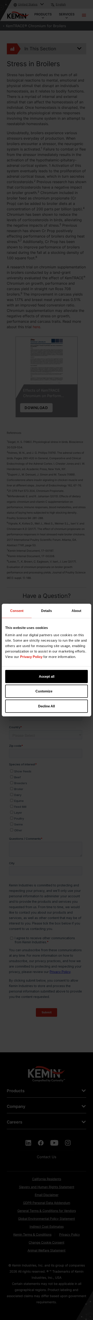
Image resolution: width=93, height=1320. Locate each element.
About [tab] (76, 611)
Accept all (46, 676)
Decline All (46, 706)
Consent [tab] (16, 611)
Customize (43, 691)
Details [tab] (46, 611)
